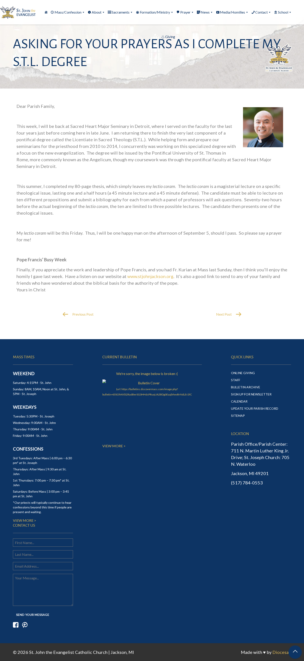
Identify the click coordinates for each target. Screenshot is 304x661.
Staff (235, 380)
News (205, 12)
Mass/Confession (68, 12)
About (96, 12)
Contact (261, 12)
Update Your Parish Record (254, 408)
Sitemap (238, 415)
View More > (24, 520)
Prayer (185, 12)
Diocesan (281, 652)
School (283, 12)
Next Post (224, 314)
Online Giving (243, 373)
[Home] (46, 12)
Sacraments (121, 12)
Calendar (239, 401)
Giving (170, 36)
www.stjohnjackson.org (150, 276)
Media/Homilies (232, 12)
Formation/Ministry (155, 12)
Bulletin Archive (245, 387)
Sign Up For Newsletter (251, 394)
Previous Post (82, 314)
